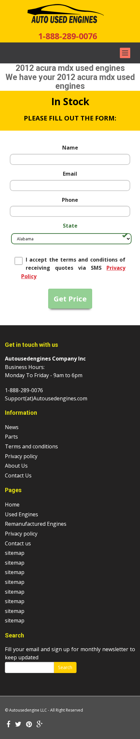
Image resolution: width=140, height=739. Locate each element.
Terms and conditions (31, 446)
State (70, 225)
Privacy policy (21, 456)
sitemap (14, 552)
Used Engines (21, 514)
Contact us (18, 543)
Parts (11, 436)
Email (70, 173)
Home (12, 504)
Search (65, 667)
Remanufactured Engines (35, 523)
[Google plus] (39, 724)
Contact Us (18, 475)
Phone (70, 199)
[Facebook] (8, 724)
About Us (16, 465)
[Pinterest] (29, 724)
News (12, 427)
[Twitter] (18, 724)
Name (70, 147)
